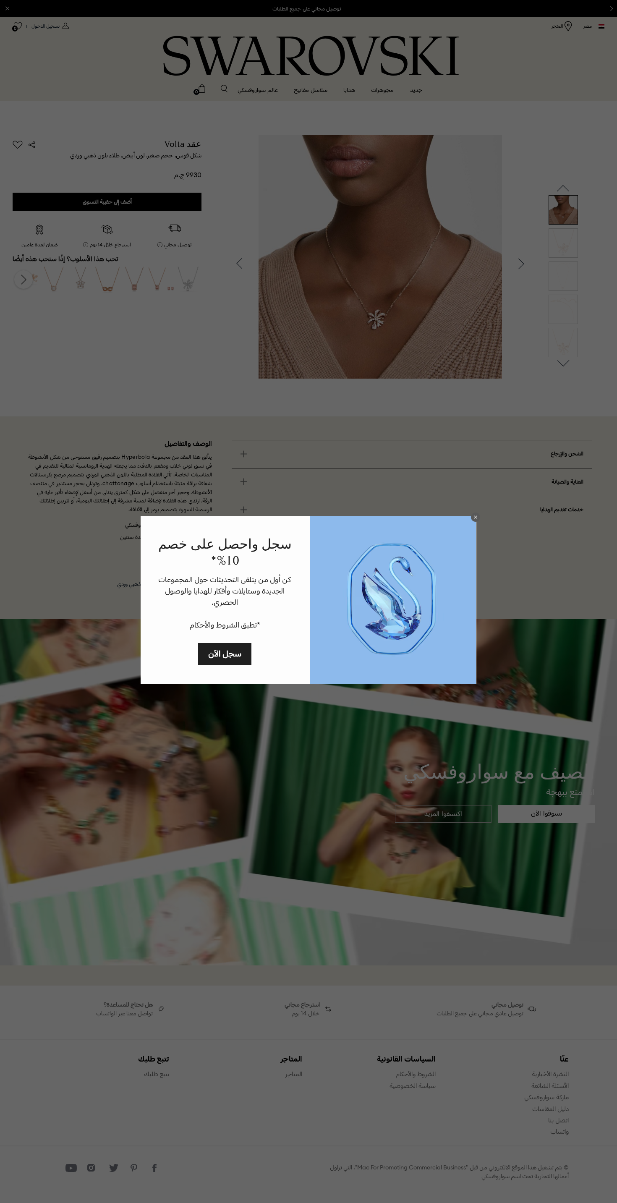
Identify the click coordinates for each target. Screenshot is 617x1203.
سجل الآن (224, 653)
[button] (475, 517)
